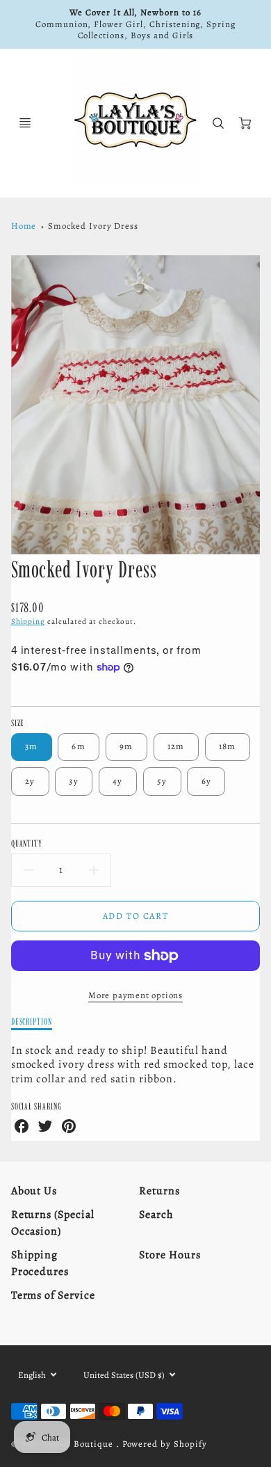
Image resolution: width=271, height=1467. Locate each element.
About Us (34, 1191)
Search (156, 1214)
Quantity (27, 843)
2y (30, 781)
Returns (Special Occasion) (53, 1223)
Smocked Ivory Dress (93, 226)
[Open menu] (25, 123)
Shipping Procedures (40, 1263)
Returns (159, 1191)
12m (176, 746)
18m (227, 746)
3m (31, 746)
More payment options (135, 995)
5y (162, 781)
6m (78, 746)
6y (207, 781)
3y (74, 781)
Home (24, 226)
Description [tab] (32, 1021)
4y (118, 781)
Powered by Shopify (164, 1444)
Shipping (28, 621)
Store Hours (170, 1254)
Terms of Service (53, 1295)
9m (126, 746)
